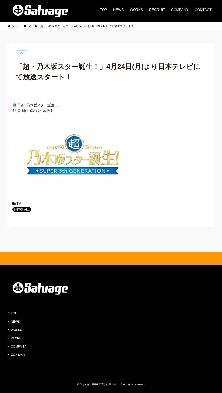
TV (18, 203)
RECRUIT (157, 10)
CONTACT (203, 10)
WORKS (136, 10)
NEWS (118, 10)
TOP (103, 10)
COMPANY (180, 10)
